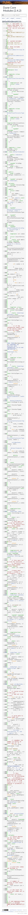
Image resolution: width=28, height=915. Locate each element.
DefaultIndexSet (18, 152)
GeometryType (11, 668)
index (16, 198)
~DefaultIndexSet (16, 448)
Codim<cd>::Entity (13, 556)
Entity (9, 621)
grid (8, 18)
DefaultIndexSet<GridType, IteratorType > (15, 228)
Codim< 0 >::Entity (13, 244)
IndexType (13, 180)
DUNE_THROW (10, 343)
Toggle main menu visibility (3, 15)
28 (5, 77)
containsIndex (19, 813)
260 (5, 684)
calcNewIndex (16, 442)
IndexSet (18, 154)
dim (14, 680)
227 (5, 595)
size (19, 652)
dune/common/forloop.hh (16, 49)
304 (5, 813)
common (18, 18)
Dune (16, 70)
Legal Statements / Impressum (16, 910)
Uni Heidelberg (10, 911)
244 (5, 652)
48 (5, 118)
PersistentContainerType (15, 438)
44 (5, 111)
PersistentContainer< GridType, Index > (15, 210)
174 (5, 448)
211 (5, 551)
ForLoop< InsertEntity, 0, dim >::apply (15, 731)
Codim (17, 84)
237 (5, 635)
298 (5, 799)
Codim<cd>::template (16, 98)
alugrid (12, 18)
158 (5, 400)
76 (5, 179)
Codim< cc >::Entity (16, 600)
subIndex (10, 314)
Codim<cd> (12, 133)
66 (5, 152)
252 (5, 667)
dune (3, 18)
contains (17, 635)
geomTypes (13, 802)
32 (5, 84)
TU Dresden (4, 911)
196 (5, 511)
